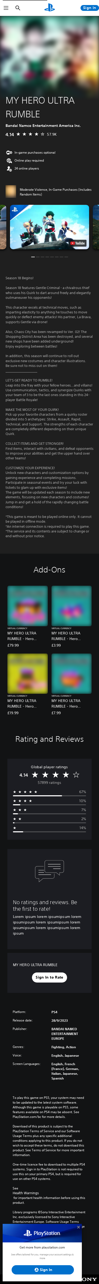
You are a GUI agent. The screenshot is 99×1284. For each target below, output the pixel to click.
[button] (49, 227)
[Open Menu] (6, 8)
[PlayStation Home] (49, 8)
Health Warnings (26, 1193)
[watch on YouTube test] (77, 243)
